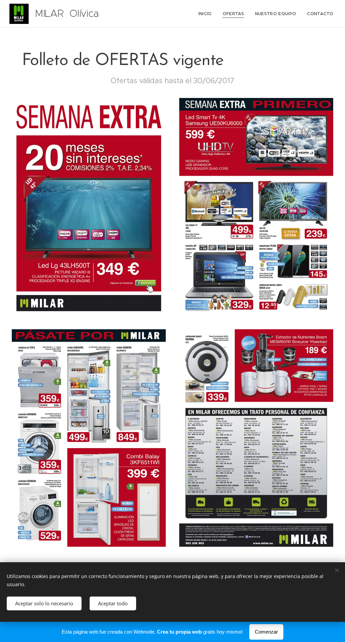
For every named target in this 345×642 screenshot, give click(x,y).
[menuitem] (207, 13)
